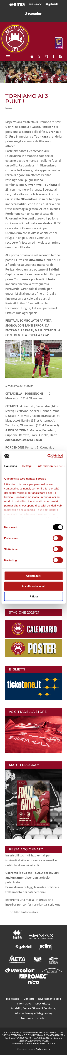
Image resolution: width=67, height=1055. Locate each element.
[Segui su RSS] (60, 56)
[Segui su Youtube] (32, 56)
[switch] (58, 538)
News (8, 108)
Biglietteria (12, 998)
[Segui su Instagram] (46, 56)
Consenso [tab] (10, 465)
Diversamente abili (49, 998)
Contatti (29, 998)
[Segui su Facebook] (53, 56)
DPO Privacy (42, 1003)
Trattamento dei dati (33, 1018)
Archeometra (43, 1049)
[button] (33, 72)
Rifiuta (33, 596)
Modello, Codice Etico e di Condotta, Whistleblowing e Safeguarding (33, 1011)
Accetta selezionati (33, 586)
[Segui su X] (39, 56)
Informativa (24, 1003)
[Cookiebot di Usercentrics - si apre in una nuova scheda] (48, 456)
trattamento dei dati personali (25, 892)
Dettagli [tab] (27, 465)
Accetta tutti (33, 575)
